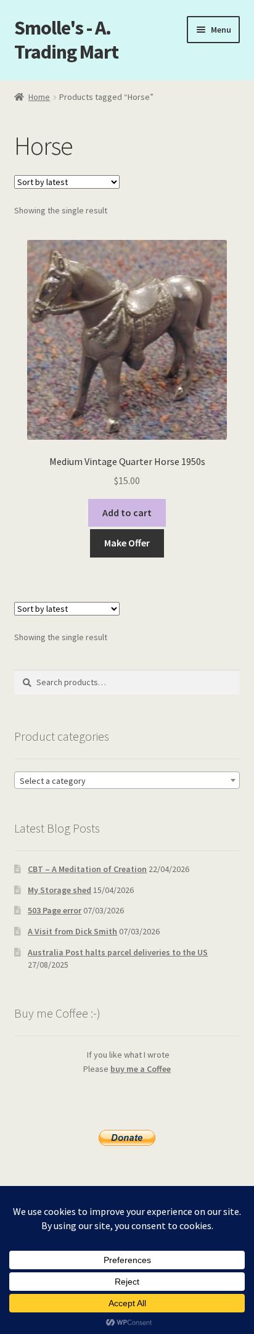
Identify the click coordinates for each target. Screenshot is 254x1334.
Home (39, 96)
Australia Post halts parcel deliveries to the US (118, 952)
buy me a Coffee (140, 1068)
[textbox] (127, 780)
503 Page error (54, 910)
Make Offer (127, 543)
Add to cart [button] (127, 512)
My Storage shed (59, 890)
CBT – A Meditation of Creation (87, 869)
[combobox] (127, 780)
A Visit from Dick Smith (72, 931)
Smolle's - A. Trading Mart (66, 39)
